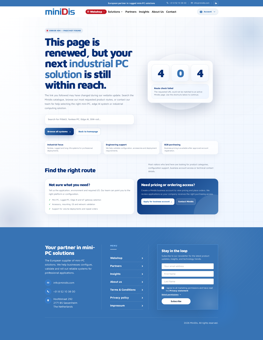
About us (158, 11)
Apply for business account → (157, 201)
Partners (131, 11)
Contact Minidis (185, 201)
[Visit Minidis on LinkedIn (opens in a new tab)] (216, 3)
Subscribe (176, 301)
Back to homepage (88, 131)
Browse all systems (59, 131)
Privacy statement (179, 290)
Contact (171, 11)
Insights (144, 11)
